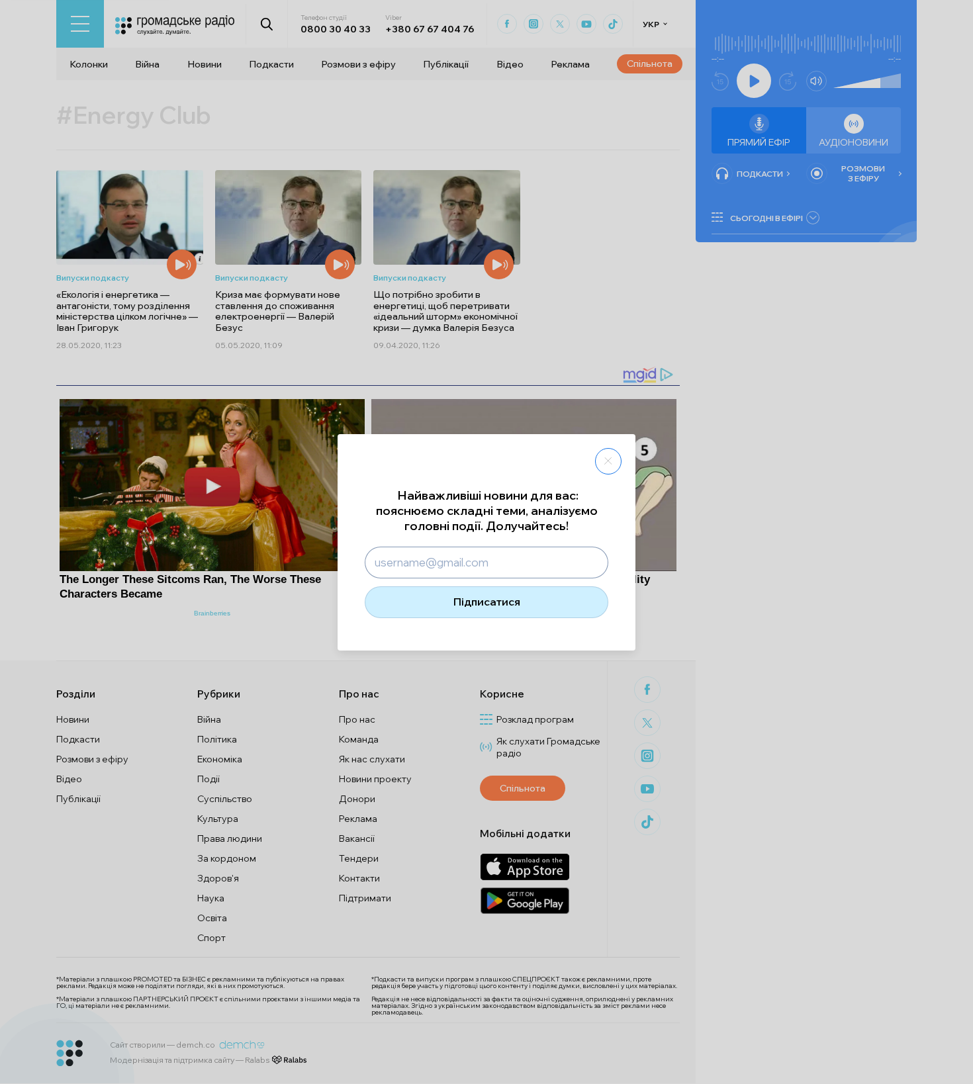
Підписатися (486, 601)
